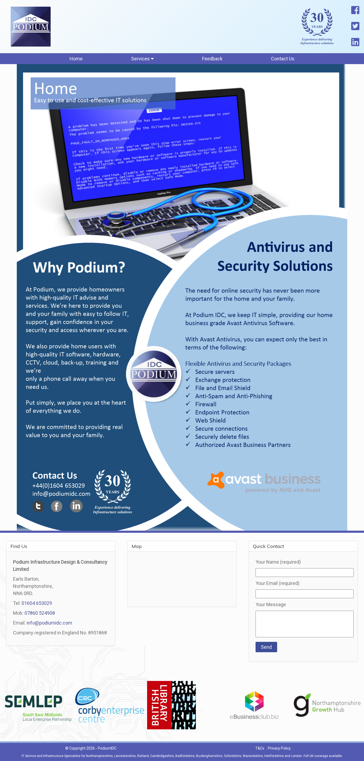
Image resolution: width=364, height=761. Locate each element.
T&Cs (259, 748)
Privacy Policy (279, 748)
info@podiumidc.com (49, 623)
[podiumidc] (31, 27)
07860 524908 (40, 613)
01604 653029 (37, 603)
